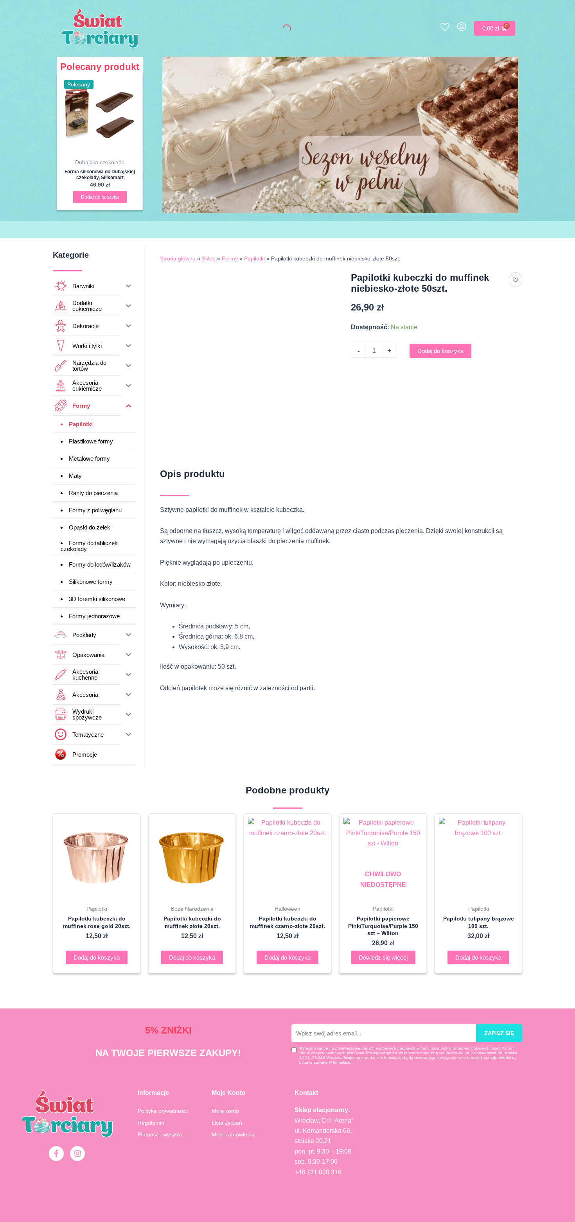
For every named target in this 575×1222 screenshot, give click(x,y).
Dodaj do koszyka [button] (100, 197)
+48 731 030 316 (318, 1172)
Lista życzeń (227, 1123)
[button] (515, 279)
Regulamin (151, 1123)
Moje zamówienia (233, 1134)
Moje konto (225, 1111)
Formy (230, 259)
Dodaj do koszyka (440, 351)
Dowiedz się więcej (383, 957)
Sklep (209, 259)
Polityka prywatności (163, 1111)
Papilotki (254, 259)
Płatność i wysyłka (160, 1134)
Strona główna (178, 259)
